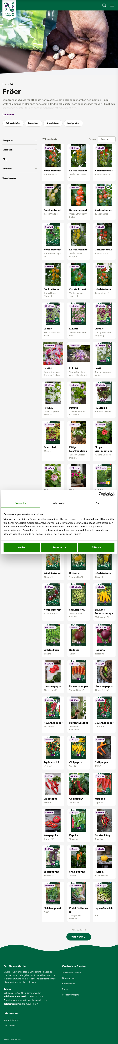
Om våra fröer (69, 978)
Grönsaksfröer (13, 123)
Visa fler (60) (78, 937)
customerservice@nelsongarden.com (29, 1000)
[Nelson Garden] (9, 10)
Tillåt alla (96, 547)
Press (65, 989)
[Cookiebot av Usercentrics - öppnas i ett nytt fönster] (101, 494)
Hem (4, 84)
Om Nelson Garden (71, 972)
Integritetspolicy (12, 1019)
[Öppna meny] (112, 5)
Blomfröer (33, 123)
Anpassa (57, 547)
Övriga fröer (73, 123)
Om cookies (10, 1025)
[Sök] (104, 5)
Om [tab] (97, 503)
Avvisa (21, 547)
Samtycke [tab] (20, 503)
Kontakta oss (68, 983)
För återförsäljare (70, 994)
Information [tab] (59, 503)
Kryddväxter (53, 123)
